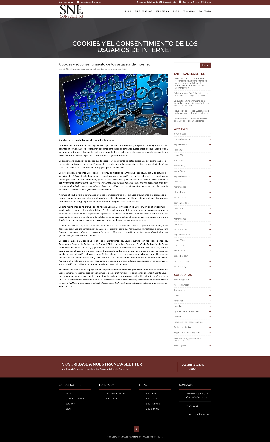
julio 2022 (178, 181)
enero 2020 (179, 251)
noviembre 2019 (181, 261)
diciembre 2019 (181, 256)
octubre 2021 (180, 197)
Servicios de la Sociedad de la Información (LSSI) (104, 69)
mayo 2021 (179, 213)
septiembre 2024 (182, 144)
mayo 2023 (179, 155)
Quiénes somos (143, 11)
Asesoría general (181, 279)
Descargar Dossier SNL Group (197, 2)
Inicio (127, 11)
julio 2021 (178, 208)
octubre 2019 (180, 266)
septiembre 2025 (182, 139)
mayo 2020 (179, 240)
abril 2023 (178, 160)
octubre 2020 (180, 229)
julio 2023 (178, 150)
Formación (189, 11)
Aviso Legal (112, 437)
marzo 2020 (179, 245)
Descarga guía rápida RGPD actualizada (156, 2)
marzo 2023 (179, 166)
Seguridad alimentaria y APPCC (188, 333)
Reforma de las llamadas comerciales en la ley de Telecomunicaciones (191, 119)
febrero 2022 (180, 187)
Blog (176, 11)
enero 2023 (179, 171)
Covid (176, 295)
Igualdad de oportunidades (186, 311)
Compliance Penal (182, 290)
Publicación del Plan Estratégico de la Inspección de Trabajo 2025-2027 (191, 94)
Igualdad (178, 306)
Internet (76, 69)
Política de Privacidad (128, 437)
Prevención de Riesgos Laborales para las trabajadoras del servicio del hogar (191, 112)
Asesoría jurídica (181, 285)
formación (178, 301)
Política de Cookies (147, 437)
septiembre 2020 (182, 235)
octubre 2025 (180, 134)
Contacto (205, 11)
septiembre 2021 (181, 203)
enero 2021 (179, 224)
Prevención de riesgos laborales (188, 322)
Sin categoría (180, 345)
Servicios (161, 11)
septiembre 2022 (182, 176)
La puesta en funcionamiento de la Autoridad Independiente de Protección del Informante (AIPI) (192, 103)
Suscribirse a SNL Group (193, 366)
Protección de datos (183, 327)
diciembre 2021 (181, 192)
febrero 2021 (180, 219)
